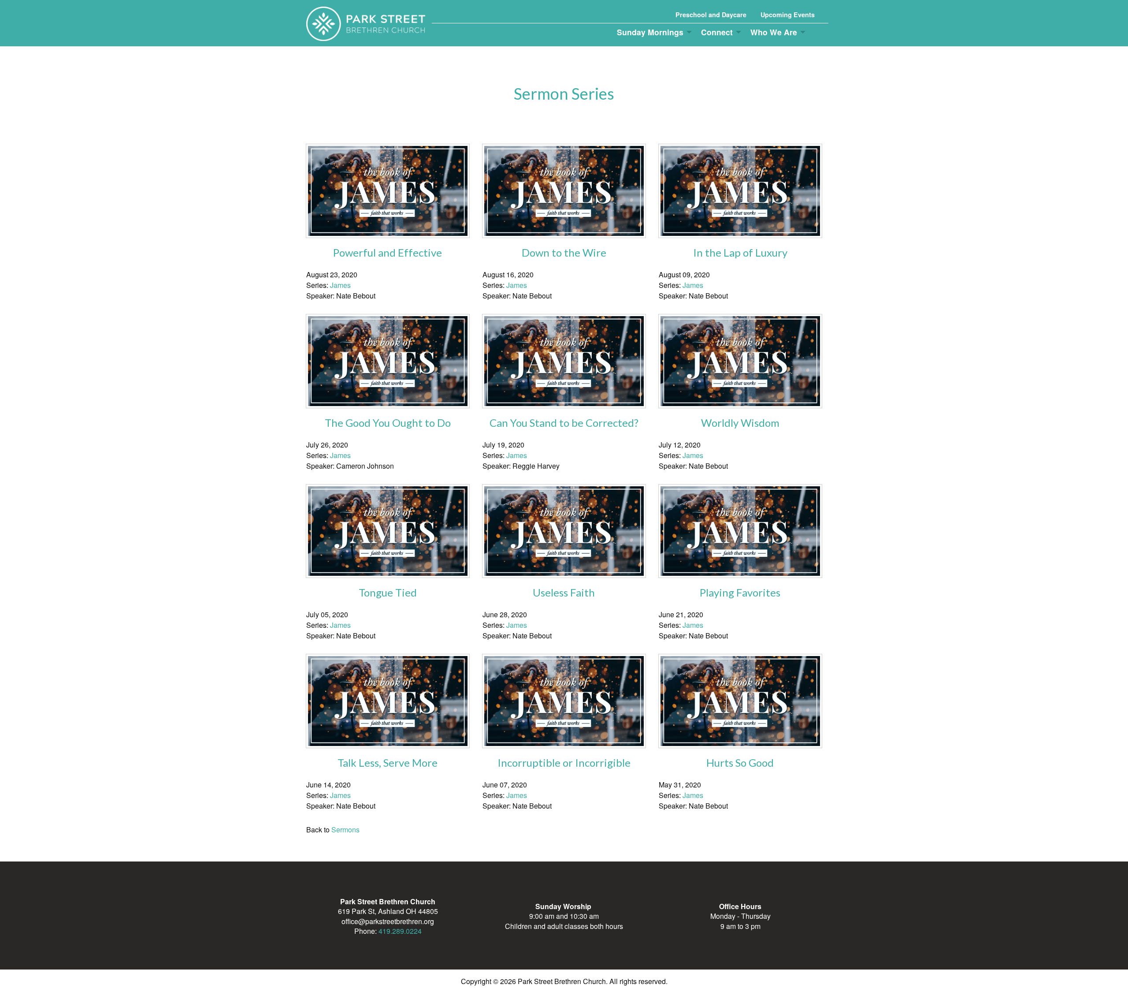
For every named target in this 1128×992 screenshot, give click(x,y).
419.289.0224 (400, 931)
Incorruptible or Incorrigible (564, 762)
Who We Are (773, 31)
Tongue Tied (388, 592)
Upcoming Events (788, 14)
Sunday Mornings (650, 31)
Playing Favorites (740, 592)
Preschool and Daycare (710, 14)
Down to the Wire (564, 252)
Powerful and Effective (387, 252)
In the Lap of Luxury (740, 252)
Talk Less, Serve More (388, 762)
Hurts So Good (740, 762)
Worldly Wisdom (740, 422)
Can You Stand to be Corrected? (564, 422)
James (340, 285)
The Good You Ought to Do (388, 422)
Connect (717, 31)
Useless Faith (564, 592)
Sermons (345, 829)
